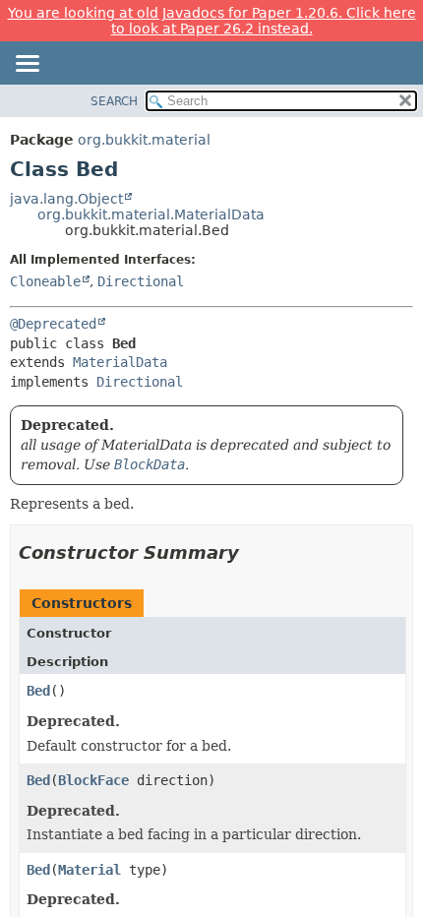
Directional (140, 281)
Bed (38, 691)
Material (89, 870)
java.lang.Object (66, 199)
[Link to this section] (253, 552)
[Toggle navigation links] (26, 65)
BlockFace (93, 780)
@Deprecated (53, 324)
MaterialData (120, 362)
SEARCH (114, 101)
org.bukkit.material (144, 140)
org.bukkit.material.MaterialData (151, 214)
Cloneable (45, 281)
